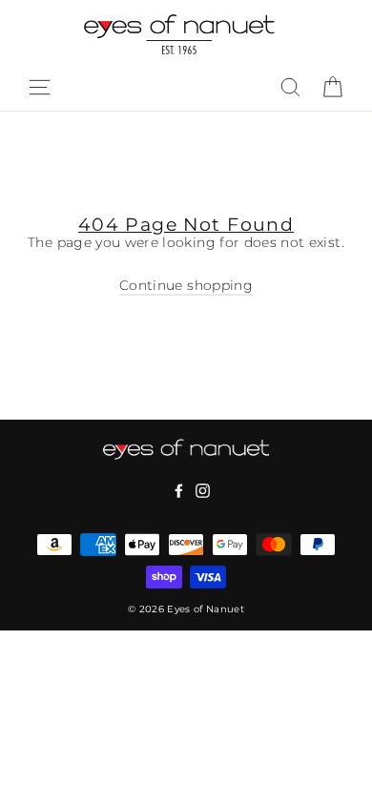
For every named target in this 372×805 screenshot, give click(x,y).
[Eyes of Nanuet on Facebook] (179, 491)
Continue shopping (186, 285)
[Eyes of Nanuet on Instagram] (203, 491)
